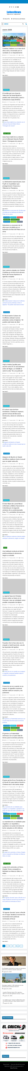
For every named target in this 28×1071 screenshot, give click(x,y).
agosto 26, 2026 (8, 971)
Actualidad (6, 40)
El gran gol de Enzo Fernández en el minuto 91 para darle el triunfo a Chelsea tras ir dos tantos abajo (13, 782)
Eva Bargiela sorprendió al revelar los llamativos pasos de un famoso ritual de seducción (14, 969)
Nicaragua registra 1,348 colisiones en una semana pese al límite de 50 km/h (12, 986)
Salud (5, 547)
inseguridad (7, 43)
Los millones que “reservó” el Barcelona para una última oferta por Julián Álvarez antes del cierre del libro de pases (14, 1000)
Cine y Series (7, 133)
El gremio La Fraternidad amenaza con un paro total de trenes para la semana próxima (12, 736)
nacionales (7, 45)
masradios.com (15, 43)
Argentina (13, 40)
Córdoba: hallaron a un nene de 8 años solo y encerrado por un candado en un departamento (13, 51)
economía (19, 40)
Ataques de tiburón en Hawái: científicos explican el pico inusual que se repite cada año (13, 459)
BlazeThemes (13, 1068)
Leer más (4, 75)
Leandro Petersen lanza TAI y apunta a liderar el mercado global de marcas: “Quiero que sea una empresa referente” (14, 993)
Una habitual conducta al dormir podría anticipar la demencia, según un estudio (13, 553)
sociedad (20, 45)
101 (18, 946)
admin (5, 55)
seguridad (13, 45)
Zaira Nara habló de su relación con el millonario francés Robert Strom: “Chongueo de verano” (13, 139)
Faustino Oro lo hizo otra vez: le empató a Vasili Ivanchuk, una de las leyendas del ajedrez (13, 645)
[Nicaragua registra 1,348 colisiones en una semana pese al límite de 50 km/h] (14, 978)
